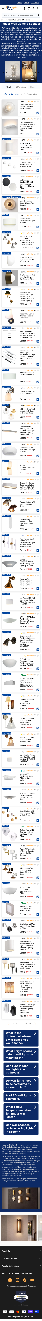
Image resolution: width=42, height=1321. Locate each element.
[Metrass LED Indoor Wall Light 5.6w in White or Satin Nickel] (10, 778)
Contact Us (35, 2)
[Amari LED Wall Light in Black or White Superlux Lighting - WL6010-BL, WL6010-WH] (10, 1009)
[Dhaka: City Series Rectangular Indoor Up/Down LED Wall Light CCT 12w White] (10, 486)
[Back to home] (12, 8)
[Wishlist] (29, 8)
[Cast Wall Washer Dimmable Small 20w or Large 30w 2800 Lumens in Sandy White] (10, 127)
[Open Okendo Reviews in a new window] (21, 1305)
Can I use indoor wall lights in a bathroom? (17, 1069)
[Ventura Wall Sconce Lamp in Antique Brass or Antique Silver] (10, 582)
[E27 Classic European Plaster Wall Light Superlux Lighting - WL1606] (10, 563)
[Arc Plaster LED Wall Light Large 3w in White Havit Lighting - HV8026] (10, 601)
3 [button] (16, 1024)
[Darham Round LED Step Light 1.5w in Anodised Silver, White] (10, 833)
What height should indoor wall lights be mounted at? (19, 1054)
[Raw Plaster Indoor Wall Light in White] (10, 377)
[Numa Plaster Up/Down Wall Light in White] (10, 222)
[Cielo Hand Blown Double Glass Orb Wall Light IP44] (10, 108)
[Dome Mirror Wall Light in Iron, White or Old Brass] (10, 260)
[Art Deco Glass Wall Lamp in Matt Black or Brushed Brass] (10, 412)
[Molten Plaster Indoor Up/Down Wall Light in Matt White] (10, 147)
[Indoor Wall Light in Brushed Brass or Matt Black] (10, 317)
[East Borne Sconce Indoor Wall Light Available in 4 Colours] (10, 703)
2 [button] (13, 1024)
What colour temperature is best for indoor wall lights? (19, 1112)
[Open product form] (37, 113)
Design (19, 2)
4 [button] (19, 1024)
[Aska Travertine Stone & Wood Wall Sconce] (10, 204)
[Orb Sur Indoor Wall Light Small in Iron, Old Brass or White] (10, 278)
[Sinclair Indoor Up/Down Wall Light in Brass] (10, 468)
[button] (34, 1024)
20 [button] (30, 1024)
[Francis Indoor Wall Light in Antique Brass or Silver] (10, 740)
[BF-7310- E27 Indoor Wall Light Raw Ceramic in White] (10, 891)
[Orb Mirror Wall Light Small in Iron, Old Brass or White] (10, 165)
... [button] (23, 1024)
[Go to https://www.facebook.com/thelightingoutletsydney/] (10, 1280)
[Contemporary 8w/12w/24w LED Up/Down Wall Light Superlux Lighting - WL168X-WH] (10, 431)
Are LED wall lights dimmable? (18, 1097)
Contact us (32, 1286)
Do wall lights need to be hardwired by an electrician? (18, 1084)
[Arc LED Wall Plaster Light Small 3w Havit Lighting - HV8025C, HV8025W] (10, 758)
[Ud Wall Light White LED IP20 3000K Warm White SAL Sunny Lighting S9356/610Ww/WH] (10, 683)
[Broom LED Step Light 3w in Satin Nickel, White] (10, 909)
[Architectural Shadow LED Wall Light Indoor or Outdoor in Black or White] (10, 184)
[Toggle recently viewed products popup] (24, 8)
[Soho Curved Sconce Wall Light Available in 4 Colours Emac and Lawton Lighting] (10, 297)
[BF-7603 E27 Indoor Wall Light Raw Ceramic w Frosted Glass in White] (10, 620)
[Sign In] (33, 8)
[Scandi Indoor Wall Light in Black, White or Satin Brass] (10, 815)
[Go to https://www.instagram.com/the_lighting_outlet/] (17, 1280)
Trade (26, 2)
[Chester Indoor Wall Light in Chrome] (10, 394)
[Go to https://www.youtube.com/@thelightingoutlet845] (32, 1280)
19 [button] (26, 1024)
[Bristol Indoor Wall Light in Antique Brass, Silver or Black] (10, 872)
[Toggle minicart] (38, 8)
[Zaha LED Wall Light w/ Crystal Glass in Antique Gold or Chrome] (10, 852)
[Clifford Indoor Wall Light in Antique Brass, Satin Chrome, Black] (10, 722)
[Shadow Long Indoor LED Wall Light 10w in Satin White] (10, 523)
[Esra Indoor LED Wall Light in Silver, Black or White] (10, 927)
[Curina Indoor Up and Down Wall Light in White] (10, 451)
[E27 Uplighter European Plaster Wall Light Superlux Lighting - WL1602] (10, 662)
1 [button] (11, 1024)
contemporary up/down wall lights (17, 1167)
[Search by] (37, 15)
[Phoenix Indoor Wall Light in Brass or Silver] (10, 505)
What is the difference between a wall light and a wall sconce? (19, 1038)
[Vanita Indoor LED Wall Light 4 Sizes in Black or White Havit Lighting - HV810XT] (10, 335)
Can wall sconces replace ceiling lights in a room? (20, 1128)
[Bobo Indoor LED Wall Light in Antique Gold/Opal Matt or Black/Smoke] (10, 966)
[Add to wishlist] (38, 101)
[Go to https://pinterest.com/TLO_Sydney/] (25, 1280)
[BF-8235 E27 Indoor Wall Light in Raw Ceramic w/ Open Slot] (10, 797)
